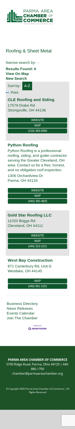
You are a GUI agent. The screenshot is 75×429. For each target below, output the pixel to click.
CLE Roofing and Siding (31, 99)
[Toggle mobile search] (60, 6)
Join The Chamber (22, 318)
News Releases (20, 308)
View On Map (17, 74)
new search (16, 78)
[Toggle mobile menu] (67, 6)
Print (14, 92)
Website (37, 120)
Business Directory (22, 304)
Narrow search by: (21, 63)
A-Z (27, 86)
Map (37, 125)
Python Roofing (23, 145)
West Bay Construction (30, 260)
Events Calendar (20, 313)
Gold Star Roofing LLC (30, 215)
